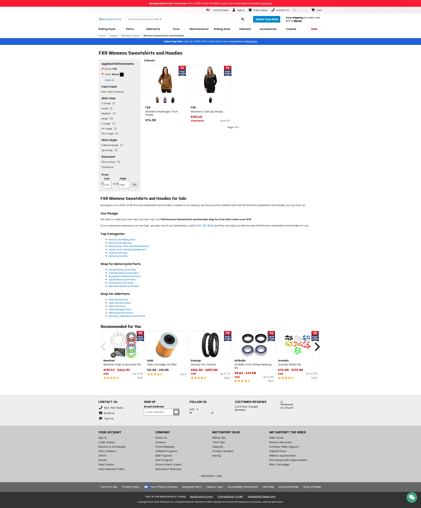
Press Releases (164, 447)
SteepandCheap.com (261, 496)
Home (102, 35)
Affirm (102, 456)
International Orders (111, 469)
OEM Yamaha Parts (120, 303)
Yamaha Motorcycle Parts (123, 273)
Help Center (106, 464)
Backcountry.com (201, 496)
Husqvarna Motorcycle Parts (125, 276)
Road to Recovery (280, 442)
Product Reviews (223, 451)
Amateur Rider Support (284, 447)
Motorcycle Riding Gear (122, 239)
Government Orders (168, 464)
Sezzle (102, 460)
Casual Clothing (118, 252)
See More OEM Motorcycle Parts (127, 316)
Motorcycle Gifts (118, 256)
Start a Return (107, 451)
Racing (216, 456)
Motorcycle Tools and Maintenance (129, 246)
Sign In (102, 438)
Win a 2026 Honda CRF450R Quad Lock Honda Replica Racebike (210, 3)
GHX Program (164, 460)
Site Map (268, 487)
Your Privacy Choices (163, 486)
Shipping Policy (191, 487)
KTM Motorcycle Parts (121, 283)
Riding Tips (219, 438)
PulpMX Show (277, 451)
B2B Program (163, 456)
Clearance (107, 167)
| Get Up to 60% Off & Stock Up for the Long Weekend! (210, 41)
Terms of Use (108, 487)
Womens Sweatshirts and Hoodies (163, 35)
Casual (113, 35)
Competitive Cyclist (230, 496)
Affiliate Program (166, 451)
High (119, 181)
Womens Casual (130, 35)
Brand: (111, 69)
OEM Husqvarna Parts (121, 312)
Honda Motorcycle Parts (122, 269)
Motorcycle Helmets (120, 243)
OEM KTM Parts (117, 306)
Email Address (154, 407)
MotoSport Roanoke (168, 469)
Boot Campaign (279, 464)
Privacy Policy (131, 487)
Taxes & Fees (214, 487)
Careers (160, 442)
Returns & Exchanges (112, 447)
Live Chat (302, 10)
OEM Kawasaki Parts (120, 309)
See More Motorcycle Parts (124, 286)
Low (105, 181)
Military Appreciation (282, 456)
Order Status (106, 442)
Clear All (109, 80)
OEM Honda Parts (118, 299)
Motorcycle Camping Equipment (127, 249)
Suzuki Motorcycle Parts (122, 279)
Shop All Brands (289, 487)
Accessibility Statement (242, 487)
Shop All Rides (312, 487)
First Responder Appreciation (288, 460)
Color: (112, 74)
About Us (161, 438)
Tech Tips (218, 442)
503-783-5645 (205, 225)
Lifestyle (217, 447)
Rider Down (276, 438)
